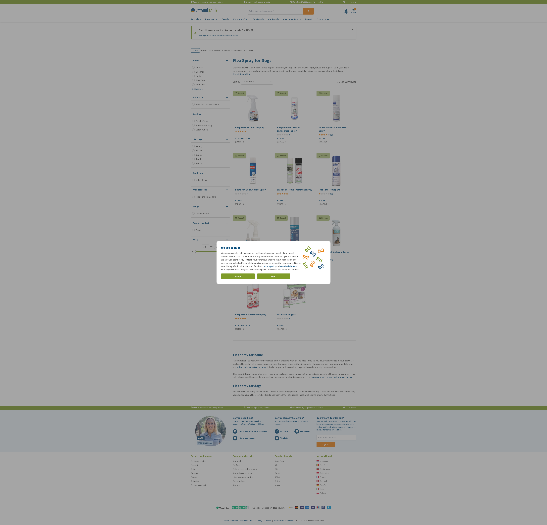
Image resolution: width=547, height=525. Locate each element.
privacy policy (269, 266)
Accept (238, 276)
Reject (273, 276)
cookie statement (289, 266)
